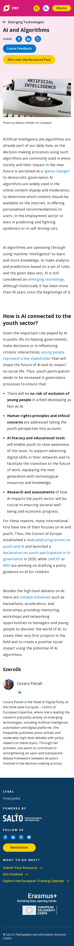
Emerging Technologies (26, 22)
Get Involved (13, 874)
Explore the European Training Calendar (33, 881)
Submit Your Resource (20, 868)
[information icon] (20, 692)
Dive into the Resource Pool (29, 59)
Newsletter (19, 847)
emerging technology (46, 279)
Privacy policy (11, 798)
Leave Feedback (19, 48)
